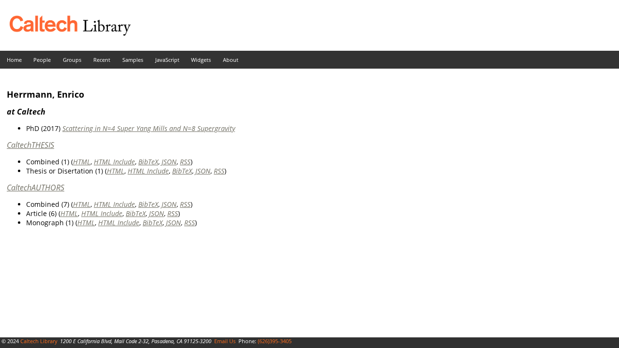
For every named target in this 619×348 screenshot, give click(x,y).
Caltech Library (39, 341)
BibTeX (148, 161)
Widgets (201, 59)
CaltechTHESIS (30, 145)
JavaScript (167, 59)
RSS (185, 161)
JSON (169, 161)
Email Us (225, 341)
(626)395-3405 (275, 341)
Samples (132, 59)
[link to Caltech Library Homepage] (65, 33)
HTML (81, 161)
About (230, 59)
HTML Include (114, 161)
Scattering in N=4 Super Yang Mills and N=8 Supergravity (148, 128)
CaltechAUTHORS (35, 187)
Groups (72, 59)
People (42, 59)
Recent (101, 59)
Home (14, 59)
